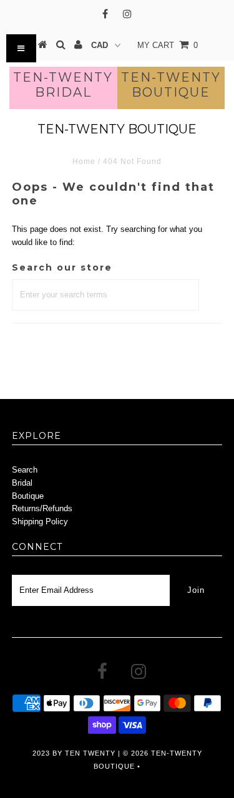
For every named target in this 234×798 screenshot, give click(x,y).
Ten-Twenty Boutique (171, 85)
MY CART (167, 45)
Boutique (28, 496)
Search (24, 469)
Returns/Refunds (42, 508)
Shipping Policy (40, 521)
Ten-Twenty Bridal (63, 85)
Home (83, 161)
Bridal (22, 483)
